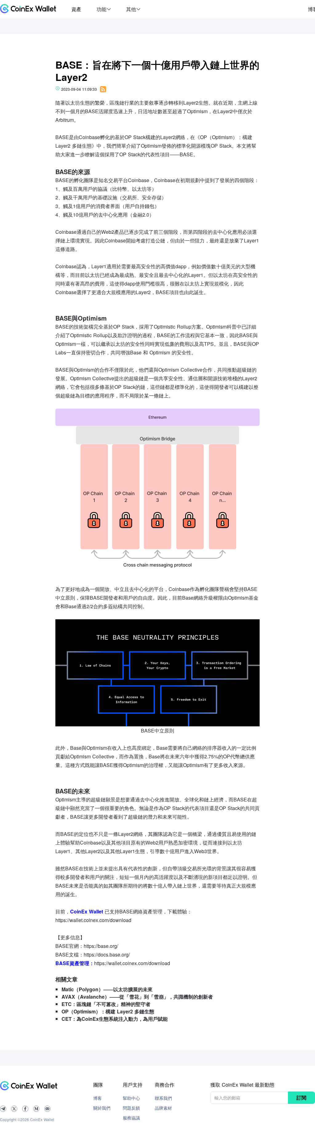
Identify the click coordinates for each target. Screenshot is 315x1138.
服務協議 (131, 1118)
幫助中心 (131, 1098)
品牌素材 (163, 1108)
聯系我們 (163, 1098)
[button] (104, 9)
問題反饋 (131, 1108)
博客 (97, 1098)
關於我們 (101, 1108)
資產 (76, 9)
